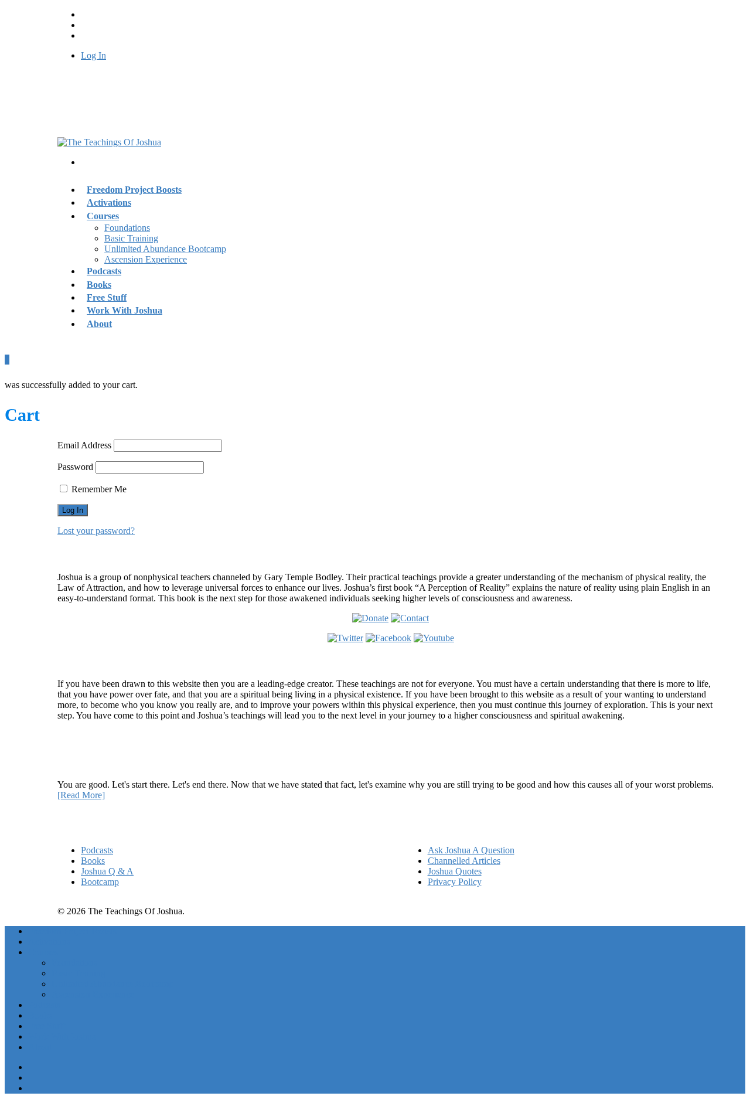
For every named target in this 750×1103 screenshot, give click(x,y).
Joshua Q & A (107, 871)
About (99, 324)
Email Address (84, 445)
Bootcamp (100, 882)
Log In (93, 55)
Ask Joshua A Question (471, 850)
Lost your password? (96, 531)
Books (93, 861)
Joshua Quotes (455, 871)
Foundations (127, 228)
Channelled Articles (464, 861)
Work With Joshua (124, 310)
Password (75, 467)
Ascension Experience (145, 259)
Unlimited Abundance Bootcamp (165, 249)
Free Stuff (46, 1026)
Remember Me (98, 489)
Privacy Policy (455, 882)
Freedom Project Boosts (134, 190)
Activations (49, 942)
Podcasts (97, 850)
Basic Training (131, 238)
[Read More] (81, 795)
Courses (103, 216)
